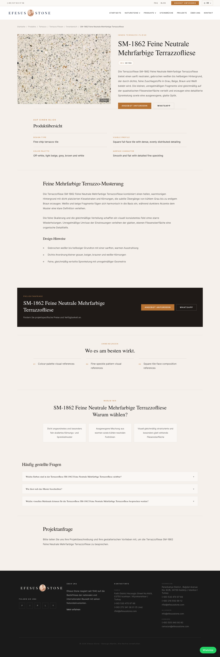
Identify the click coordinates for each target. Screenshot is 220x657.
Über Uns (195, 13)
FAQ (156, 3)
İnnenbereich (71, 26)
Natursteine (132, 13)
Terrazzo (42, 26)
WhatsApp (163, 106)
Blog (163, 3)
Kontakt (208, 13)
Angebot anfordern (158, 307)
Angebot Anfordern (185, 3)
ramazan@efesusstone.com (175, 626)
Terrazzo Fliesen (56, 26)
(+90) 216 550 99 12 (172, 600)
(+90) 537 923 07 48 (15, 3)
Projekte (182, 13)
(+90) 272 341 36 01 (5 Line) (128, 607)
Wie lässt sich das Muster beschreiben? (110, 488)
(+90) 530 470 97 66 (124, 603)
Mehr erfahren (73, 609)
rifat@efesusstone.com (125, 611)
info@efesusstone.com (173, 613)
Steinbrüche (166, 13)
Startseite (115, 13)
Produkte (150, 13)
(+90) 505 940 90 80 (172, 622)
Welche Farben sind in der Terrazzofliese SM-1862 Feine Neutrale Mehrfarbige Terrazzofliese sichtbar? (110, 476)
